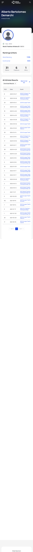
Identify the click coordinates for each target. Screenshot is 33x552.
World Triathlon (16, 2)
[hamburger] (2, 2)
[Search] (30, 2)
